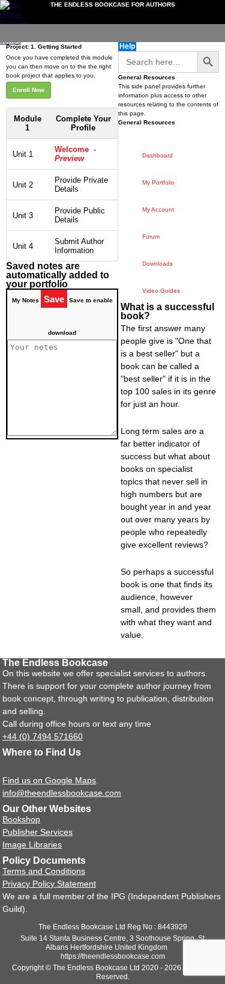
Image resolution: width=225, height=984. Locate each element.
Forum (151, 236)
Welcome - (75, 154)
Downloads (157, 263)
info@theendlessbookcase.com (61, 793)
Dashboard (157, 155)
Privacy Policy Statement (49, 883)
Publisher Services (37, 832)
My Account (158, 209)
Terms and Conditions (43, 871)
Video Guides (161, 290)
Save (54, 299)
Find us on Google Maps (49, 780)
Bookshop (21, 819)
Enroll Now (28, 90)
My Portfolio (158, 182)
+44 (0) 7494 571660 (42, 736)
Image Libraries (32, 844)
